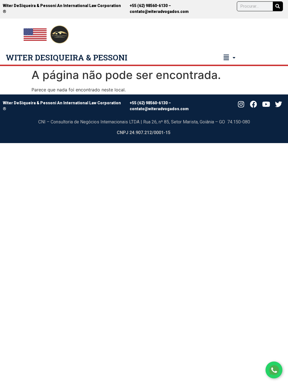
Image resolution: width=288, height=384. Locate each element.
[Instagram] (241, 104)
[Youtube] (266, 104)
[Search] (278, 6)
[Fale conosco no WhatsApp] (274, 370)
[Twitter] (279, 104)
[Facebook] (253, 104)
